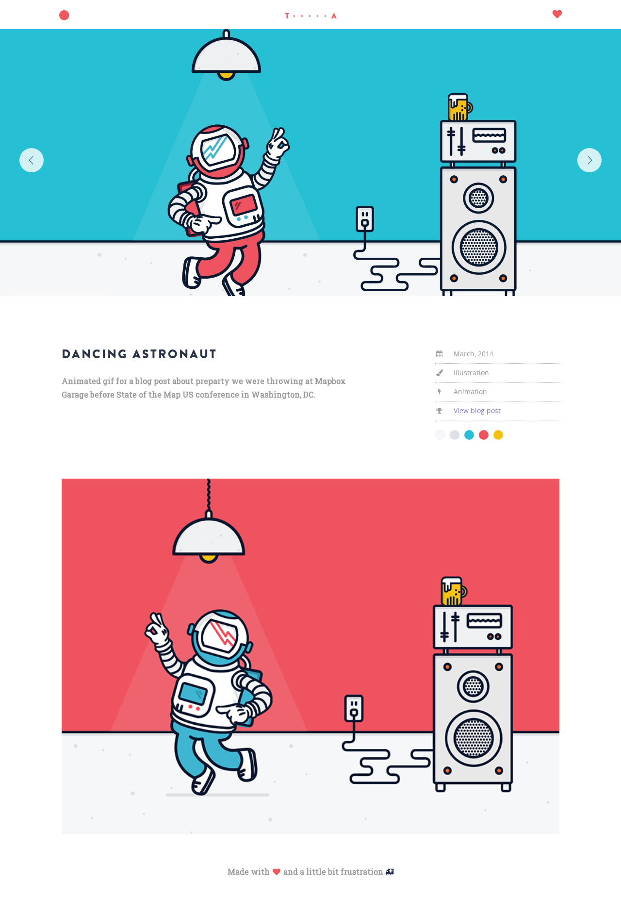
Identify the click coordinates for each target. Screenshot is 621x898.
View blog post (477, 410)
